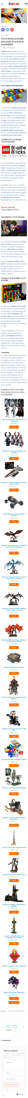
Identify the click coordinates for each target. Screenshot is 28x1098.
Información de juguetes (9, 47)
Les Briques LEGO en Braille (16, 1011)
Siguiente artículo (20, 1028)
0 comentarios (4, 35)
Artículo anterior (10, 1028)
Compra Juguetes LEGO (9, 209)
